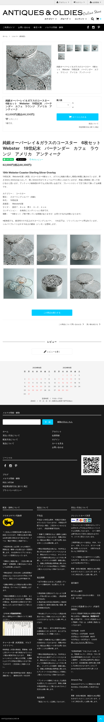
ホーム (5, 36)
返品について (93, 124)
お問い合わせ (24, 27)
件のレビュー (36, 159)
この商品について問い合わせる (70, 324)
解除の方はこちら (65, 422)
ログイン (79, 2)
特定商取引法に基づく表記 (88, 127)
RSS (4, 482)
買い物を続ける (92, 324)
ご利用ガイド (9, 27)
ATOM (11, 482)
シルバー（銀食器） (19, 36)
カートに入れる (79, 117)
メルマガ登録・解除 (54, 27)
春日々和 (38, 27)
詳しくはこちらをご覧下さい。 (82, 642)
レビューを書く (53, 351)
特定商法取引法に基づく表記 (15, 486)
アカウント (62, 2)
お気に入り (13, 119)
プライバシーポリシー (12, 490)
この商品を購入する (52, 312)
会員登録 (95, 2)
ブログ (5, 474)
